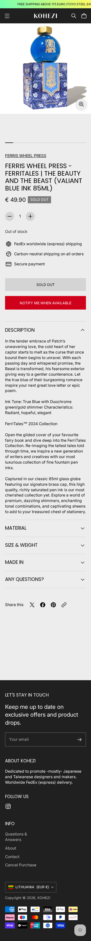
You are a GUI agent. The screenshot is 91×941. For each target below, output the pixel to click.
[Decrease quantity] (9, 216)
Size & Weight (21, 545)
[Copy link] (64, 604)
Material (16, 528)
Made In (14, 562)
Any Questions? (24, 579)
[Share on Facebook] (42, 604)
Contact (12, 856)
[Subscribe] (79, 739)
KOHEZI (43, 898)
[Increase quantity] (30, 216)
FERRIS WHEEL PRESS (25, 155)
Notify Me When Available (45, 303)
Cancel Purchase (20, 865)
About (10, 848)
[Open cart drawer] (84, 16)
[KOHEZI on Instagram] (8, 806)
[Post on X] (32, 604)
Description (20, 330)
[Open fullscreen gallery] (81, 104)
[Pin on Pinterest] (53, 604)
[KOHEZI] (45, 16)
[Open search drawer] (74, 16)
